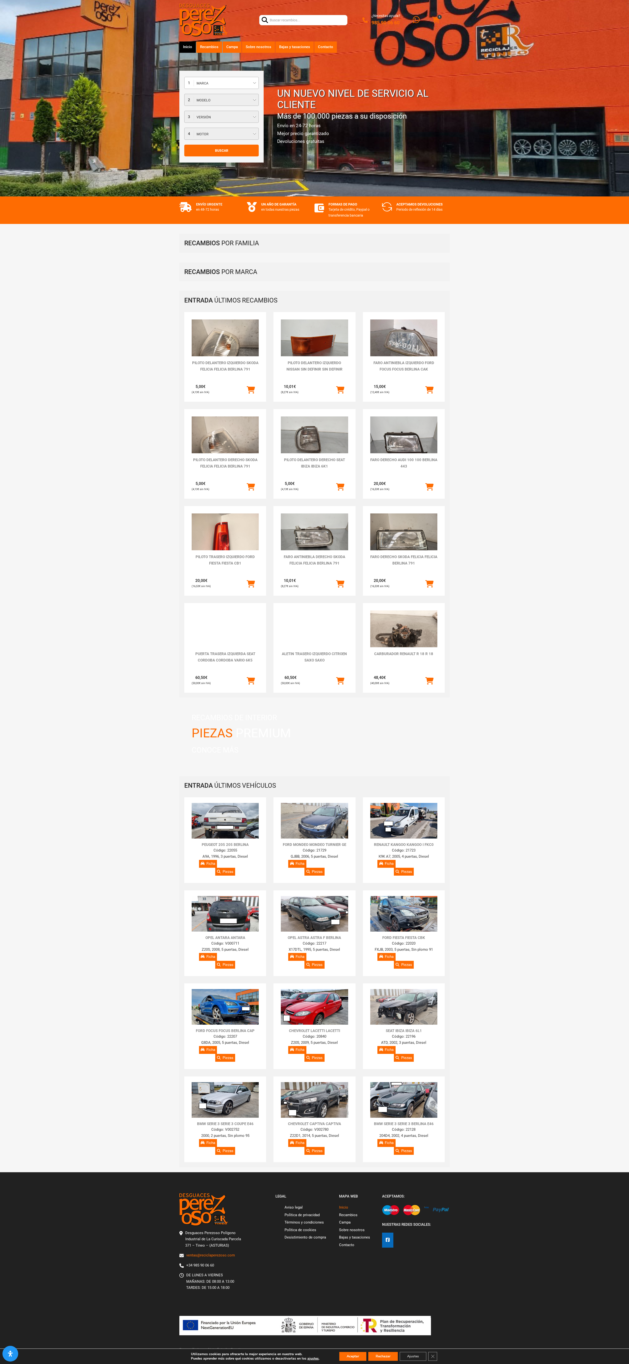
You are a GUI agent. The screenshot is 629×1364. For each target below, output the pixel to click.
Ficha (210, 864)
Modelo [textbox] (204, 100)
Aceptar (353, 1356)
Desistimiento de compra (305, 1237)
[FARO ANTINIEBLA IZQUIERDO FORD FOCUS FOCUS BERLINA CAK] (403, 344)
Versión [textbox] (204, 117)
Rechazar (383, 1356)
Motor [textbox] (203, 134)
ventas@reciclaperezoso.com (210, 1255)
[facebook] (387, 1240)
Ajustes (413, 1356)
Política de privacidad (302, 1215)
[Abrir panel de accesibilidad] (10, 1354)
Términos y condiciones (304, 1222)
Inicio (187, 47)
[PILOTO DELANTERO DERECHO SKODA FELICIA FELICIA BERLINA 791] (225, 441)
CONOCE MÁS (215, 750)
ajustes (313, 1358)
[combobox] (221, 83)
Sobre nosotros (258, 47)
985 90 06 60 (386, 23)
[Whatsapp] (416, 20)
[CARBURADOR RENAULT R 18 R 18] (403, 635)
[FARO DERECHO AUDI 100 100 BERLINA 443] (403, 441)
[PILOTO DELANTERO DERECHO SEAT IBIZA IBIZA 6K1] (314, 441)
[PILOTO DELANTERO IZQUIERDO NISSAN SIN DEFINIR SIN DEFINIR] (314, 344)
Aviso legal (294, 1207)
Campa (232, 47)
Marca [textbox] (202, 83)
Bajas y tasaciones (294, 47)
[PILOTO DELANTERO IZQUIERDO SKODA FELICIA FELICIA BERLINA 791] (225, 344)
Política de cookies (300, 1230)
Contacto (325, 47)
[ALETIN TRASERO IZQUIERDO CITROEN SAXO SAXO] (314, 628)
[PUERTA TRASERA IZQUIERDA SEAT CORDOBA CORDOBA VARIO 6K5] (225, 635)
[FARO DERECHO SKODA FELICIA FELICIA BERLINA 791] (403, 538)
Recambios (209, 47)
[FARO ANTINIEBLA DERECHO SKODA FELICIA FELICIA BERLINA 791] (314, 538)
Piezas (228, 871)
